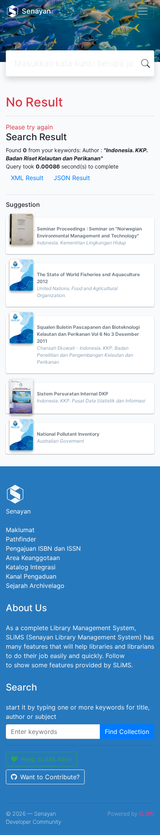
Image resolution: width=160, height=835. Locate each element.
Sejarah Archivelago (35, 585)
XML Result (27, 178)
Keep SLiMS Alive (46, 759)
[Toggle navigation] (143, 11)
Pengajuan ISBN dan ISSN (43, 548)
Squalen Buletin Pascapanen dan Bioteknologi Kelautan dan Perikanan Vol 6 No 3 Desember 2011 (88, 334)
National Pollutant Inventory (68, 434)
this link (138, 656)
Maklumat (20, 530)
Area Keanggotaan (33, 558)
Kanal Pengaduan (31, 576)
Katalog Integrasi (31, 567)
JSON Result (72, 178)
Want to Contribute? (50, 777)
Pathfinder (21, 539)
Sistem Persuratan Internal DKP (72, 394)
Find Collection (127, 731)
